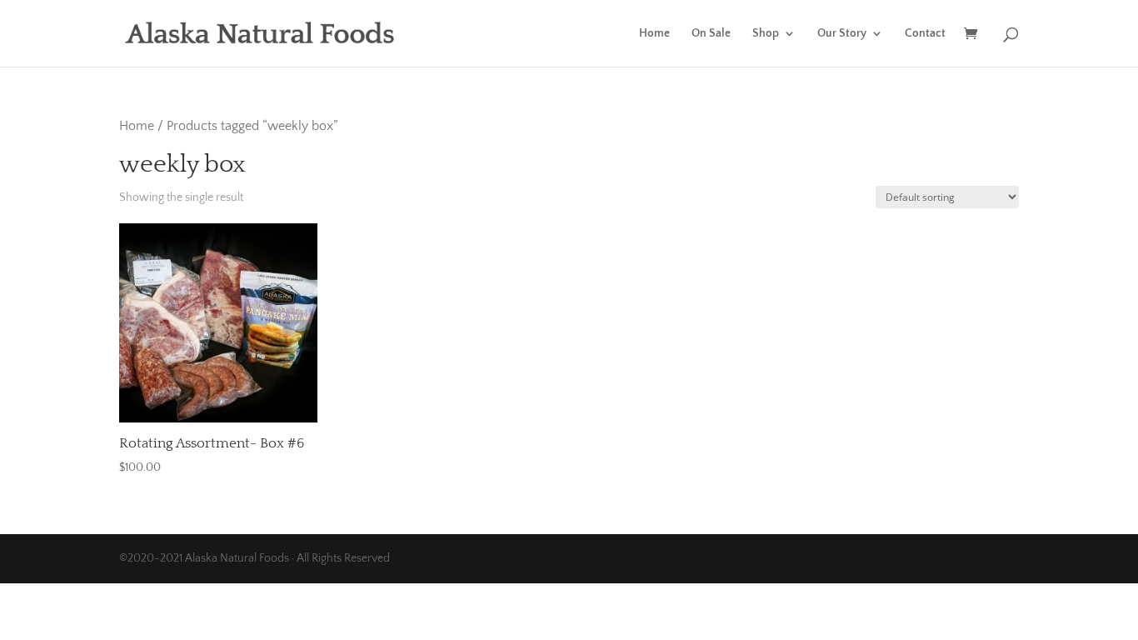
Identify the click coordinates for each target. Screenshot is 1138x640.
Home (654, 34)
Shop (765, 34)
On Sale (711, 34)
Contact (925, 34)
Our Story (841, 34)
